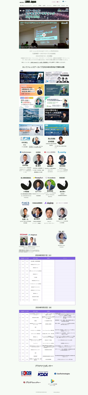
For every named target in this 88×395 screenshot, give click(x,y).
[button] (67, 47)
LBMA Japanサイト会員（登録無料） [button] (40, 62)
